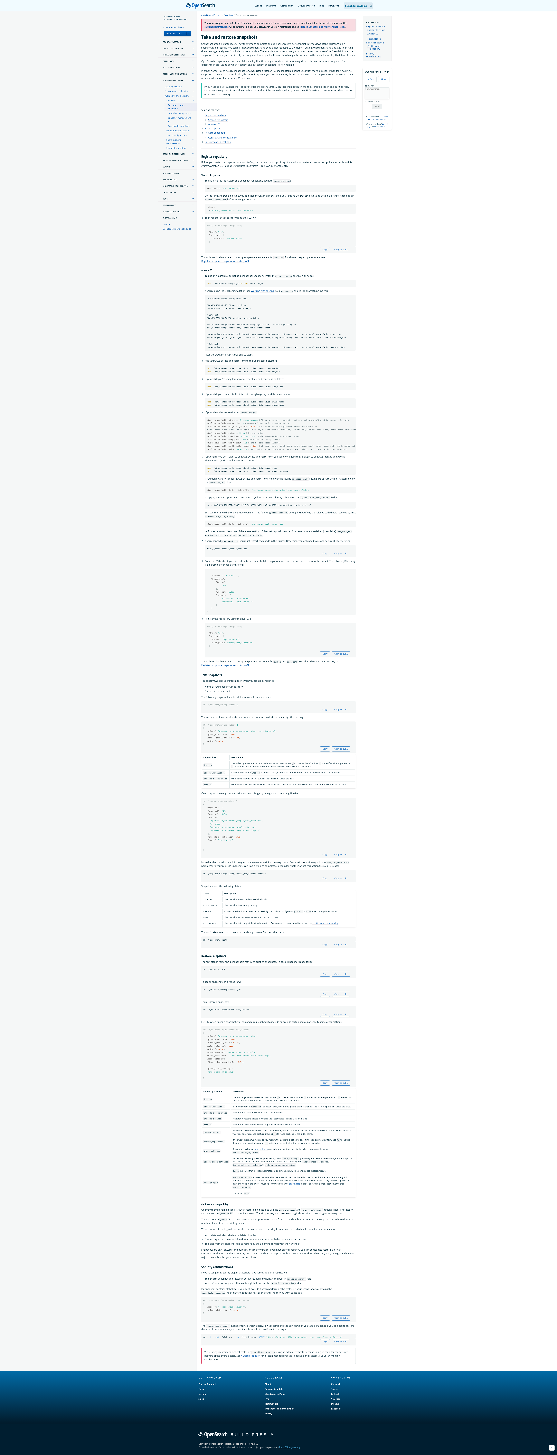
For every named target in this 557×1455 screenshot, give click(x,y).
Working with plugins (262, 291)
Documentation (306, 5)
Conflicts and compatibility (222, 137)
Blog (321, 5)
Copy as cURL (341, 249)
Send (377, 106)
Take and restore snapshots (176, 107)
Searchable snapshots (179, 126)
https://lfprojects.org (289, 1447)
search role (294, 1183)
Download (333, 5)
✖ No (383, 79)
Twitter (335, 1388)
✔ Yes (371, 79)
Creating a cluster (173, 86)
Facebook (336, 1408)
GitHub (202, 1393)
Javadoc (166, 224)
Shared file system (218, 120)
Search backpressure (176, 135)
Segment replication (176, 148)
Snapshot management (179, 113)
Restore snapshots (215, 132)
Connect (335, 1384)
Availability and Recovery (177, 95)
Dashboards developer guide (177, 228)
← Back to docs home (173, 27)
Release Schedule (274, 1388)
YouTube (335, 1398)
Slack (201, 1398)
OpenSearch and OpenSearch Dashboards (175, 18)
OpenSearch (201, 6)
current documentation (217, 26)
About (258, 5)
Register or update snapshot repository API (225, 261)
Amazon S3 (214, 124)
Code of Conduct (207, 1384)
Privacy (268, 1413)
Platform (271, 5)
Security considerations (218, 142)
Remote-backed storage (177, 130)
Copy (325, 249)
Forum (201, 1388)
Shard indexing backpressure (173, 142)
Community (286, 5)
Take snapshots (213, 128)
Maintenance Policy (275, 1393)
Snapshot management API (179, 119)
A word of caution (250, 1355)
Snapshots (171, 100)
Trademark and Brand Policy (279, 1408)
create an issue (380, 126)
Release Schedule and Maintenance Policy (322, 26)
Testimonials (271, 1403)
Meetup (335, 1403)
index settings (261, 1149)
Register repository (215, 115)
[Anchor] (221, 110)
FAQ (267, 1398)
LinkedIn (335, 1393)
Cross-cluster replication (176, 91)
